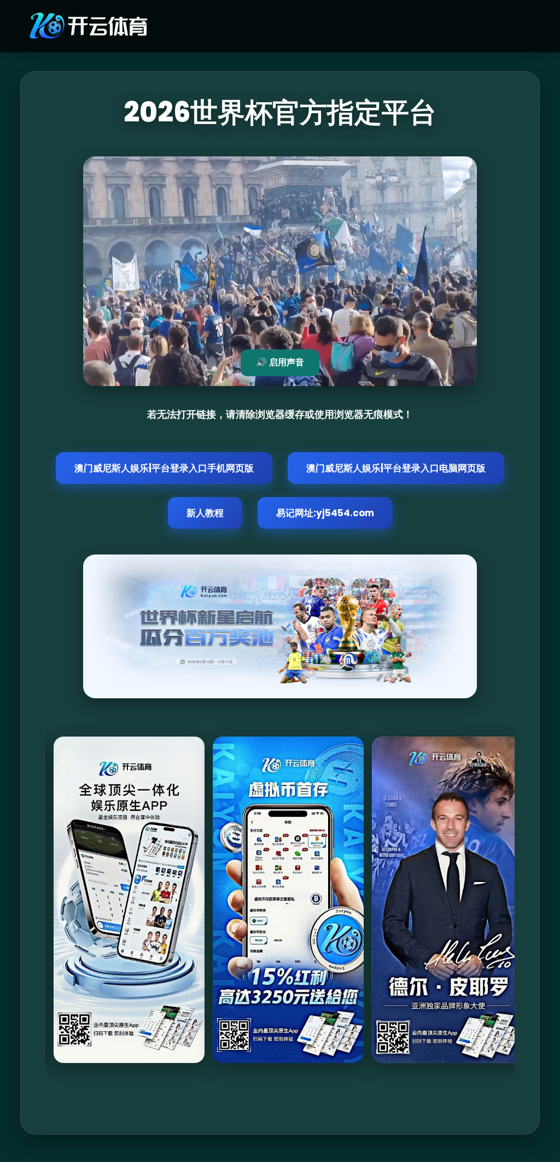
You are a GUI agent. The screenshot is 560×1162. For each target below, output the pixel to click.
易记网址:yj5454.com (325, 512)
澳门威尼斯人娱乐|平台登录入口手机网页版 (164, 468)
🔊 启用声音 (280, 362)
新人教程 (205, 512)
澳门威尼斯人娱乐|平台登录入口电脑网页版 (396, 468)
